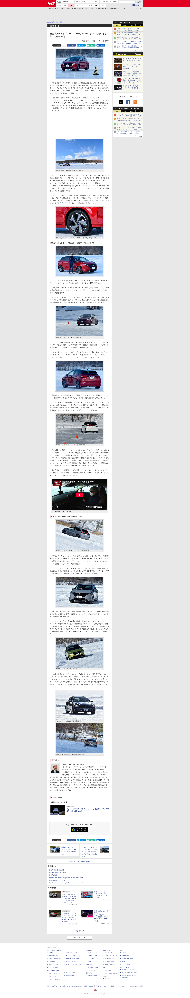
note (92, 45)
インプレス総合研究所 (55, 958)
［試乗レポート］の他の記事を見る (79, 861)
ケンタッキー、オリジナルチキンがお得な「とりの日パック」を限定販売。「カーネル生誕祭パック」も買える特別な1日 (129, 120)
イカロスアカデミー (110, 964)
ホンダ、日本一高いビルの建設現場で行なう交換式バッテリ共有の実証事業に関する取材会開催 (129, 47)
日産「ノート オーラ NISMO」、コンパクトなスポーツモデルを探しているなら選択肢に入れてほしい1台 (69, 898)
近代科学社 (89, 973)
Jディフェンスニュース (111, 955)
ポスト (58, 45)
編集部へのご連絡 (88, 986)
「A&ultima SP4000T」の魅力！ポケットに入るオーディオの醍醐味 (132, 67)
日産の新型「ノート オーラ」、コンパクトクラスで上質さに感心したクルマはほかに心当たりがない (69, 917)
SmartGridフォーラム (71, 952)
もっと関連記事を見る (79, 931)
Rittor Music (89, 950)
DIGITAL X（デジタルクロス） (74, 964)
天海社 (124, 952)
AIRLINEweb (108, 952)
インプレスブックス (71, 972)
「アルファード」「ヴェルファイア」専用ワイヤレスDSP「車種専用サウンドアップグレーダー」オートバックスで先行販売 (129, 30)
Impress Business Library (72, 958)
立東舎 (89, 961)
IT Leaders (52, 961)
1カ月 (139, 25)
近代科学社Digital (92, 975)
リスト (64, 45)
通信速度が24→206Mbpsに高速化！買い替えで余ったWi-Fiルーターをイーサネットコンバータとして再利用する (129, 129)
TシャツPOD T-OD (93, 958)
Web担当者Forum (53, 955)
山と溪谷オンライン (93, 967)
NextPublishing (70, 975)
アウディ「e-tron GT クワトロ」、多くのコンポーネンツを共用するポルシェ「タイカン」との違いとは (90, 851)
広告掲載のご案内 (77, 986)
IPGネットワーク (124, 967)
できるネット (52, 976)
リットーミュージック (93, 952)
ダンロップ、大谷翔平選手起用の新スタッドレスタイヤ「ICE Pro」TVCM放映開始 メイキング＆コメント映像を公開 (129, 34)
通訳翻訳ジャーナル (110, 958)
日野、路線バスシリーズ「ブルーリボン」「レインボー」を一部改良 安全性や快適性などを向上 (129, 38)
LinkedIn (102, 45)
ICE (121, 950)
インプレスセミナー (71, 961)
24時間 (124, 25)
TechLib (107, 978)
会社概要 (111, 986)
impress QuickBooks (127, 958)
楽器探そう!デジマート (94, 955)
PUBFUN (122, 961)
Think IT (51, 952)
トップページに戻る (80, 937)
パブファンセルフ (127, 964)
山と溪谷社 (89, 964)
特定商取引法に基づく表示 (136, 986)
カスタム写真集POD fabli (129, 972)
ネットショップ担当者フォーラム (75, 955)
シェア (72, 45)
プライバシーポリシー (101, 986)
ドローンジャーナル (54, 964)
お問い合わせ (66, 986)
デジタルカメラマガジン (55, 973)
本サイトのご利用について (54, 986)
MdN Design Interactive (111, 973)
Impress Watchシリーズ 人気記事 (128, 108)
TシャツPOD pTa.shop (128, 969)
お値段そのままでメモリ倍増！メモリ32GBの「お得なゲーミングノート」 (132, 81)
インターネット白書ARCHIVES (57, 979)
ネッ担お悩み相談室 (54, 967)
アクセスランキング (124, 22)
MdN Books (108, 970)
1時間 (117, 25)
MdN (104, 967)
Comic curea (125, 955)
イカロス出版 (106, 950)
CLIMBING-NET (92, 970)
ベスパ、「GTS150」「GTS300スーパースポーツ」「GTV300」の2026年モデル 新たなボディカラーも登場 (129, 43)
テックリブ (106, 976)
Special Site (122, 54)
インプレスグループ (121, 986)
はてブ (82, 45)
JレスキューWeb (109, 961)
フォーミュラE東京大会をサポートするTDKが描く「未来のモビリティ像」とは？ (132, 74)
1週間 (131, 25)
